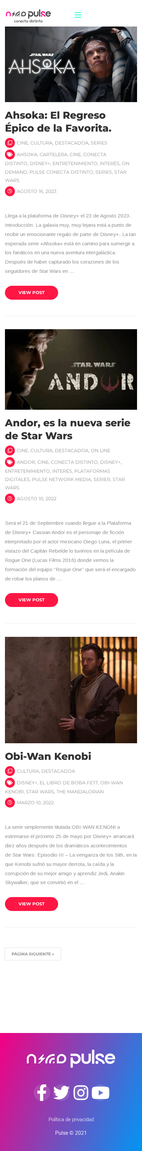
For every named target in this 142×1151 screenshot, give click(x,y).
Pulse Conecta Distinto (61, 172)
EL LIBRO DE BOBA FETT (69, 783)
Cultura (41, 143)
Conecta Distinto (74, 462)
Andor (26, 462)
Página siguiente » (33, 953)
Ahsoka (27, 154)
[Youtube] (100, 1092)
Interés (110, 163)
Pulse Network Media (61, 479)
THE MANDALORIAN (80, 792)
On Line (100, 451)
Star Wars (40, 792)
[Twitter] (61, 1092)
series (103, 172)
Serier (101, 479)
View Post (31, 292)
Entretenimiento (75, 163)
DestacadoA (72, 143)
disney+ (40, 163)
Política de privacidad (71, 1119)
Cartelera (53, 154)
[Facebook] (42, 1092)
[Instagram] (81, 1092)
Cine (22, 143)
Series (99, 143)
